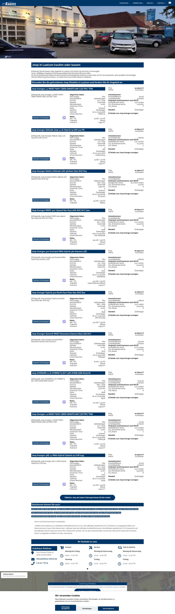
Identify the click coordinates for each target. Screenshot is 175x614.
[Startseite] (9, 3)
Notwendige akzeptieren (65, 607)
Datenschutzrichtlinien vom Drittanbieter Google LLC (105, 587)
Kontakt (160, 3)
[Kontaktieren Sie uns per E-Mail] (170, 2)
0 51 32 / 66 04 (42, 563)
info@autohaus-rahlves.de (46, 559)
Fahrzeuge (124, 3)
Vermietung (137, 3)
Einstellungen (87, 608)
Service (150, 3)
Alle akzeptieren (108, 608)
